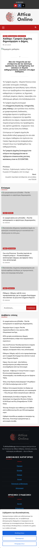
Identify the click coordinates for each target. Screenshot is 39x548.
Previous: (18, 169)
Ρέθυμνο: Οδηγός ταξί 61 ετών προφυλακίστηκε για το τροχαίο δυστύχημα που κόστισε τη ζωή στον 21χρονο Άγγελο (19, 355)
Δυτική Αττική (21, 36)
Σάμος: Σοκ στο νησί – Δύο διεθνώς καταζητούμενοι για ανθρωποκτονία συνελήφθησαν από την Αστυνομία (15, 364)
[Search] (35, 27)
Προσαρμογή (19, 538)
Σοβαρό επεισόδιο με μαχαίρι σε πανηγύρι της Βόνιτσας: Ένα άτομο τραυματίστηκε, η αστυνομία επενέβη (19, 418)
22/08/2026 (7, 222)
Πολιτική (19, 466)
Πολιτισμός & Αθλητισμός (19, 484)
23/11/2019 (7, 45)
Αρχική (19, 504)
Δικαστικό (11, 288)
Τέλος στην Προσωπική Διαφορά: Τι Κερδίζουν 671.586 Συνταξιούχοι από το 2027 (19, 383)
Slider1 (5, 36)
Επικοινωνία (19, 508)
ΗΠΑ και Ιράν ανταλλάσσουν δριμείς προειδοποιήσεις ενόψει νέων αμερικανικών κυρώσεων (18, 338)
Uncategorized (12, 36)
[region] (19, 528)
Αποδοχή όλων (19, 533)
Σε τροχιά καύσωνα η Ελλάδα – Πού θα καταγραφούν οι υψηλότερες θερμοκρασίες (18, 322)
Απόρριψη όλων (19, 544)
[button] (3, 27)
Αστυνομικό (12, 248)
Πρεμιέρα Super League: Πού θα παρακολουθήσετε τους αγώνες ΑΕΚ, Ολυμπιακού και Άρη (16, 330)
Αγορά (19, 479)
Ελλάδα (11, 213)
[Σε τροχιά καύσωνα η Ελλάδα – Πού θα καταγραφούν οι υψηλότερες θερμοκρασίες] (19, 203)
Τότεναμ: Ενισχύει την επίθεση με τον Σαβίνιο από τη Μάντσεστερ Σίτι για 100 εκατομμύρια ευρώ (18, 410)
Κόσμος (19, 475)
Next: (20, 177)
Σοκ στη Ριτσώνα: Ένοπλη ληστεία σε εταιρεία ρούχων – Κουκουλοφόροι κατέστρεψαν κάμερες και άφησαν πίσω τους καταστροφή (19, 347)
